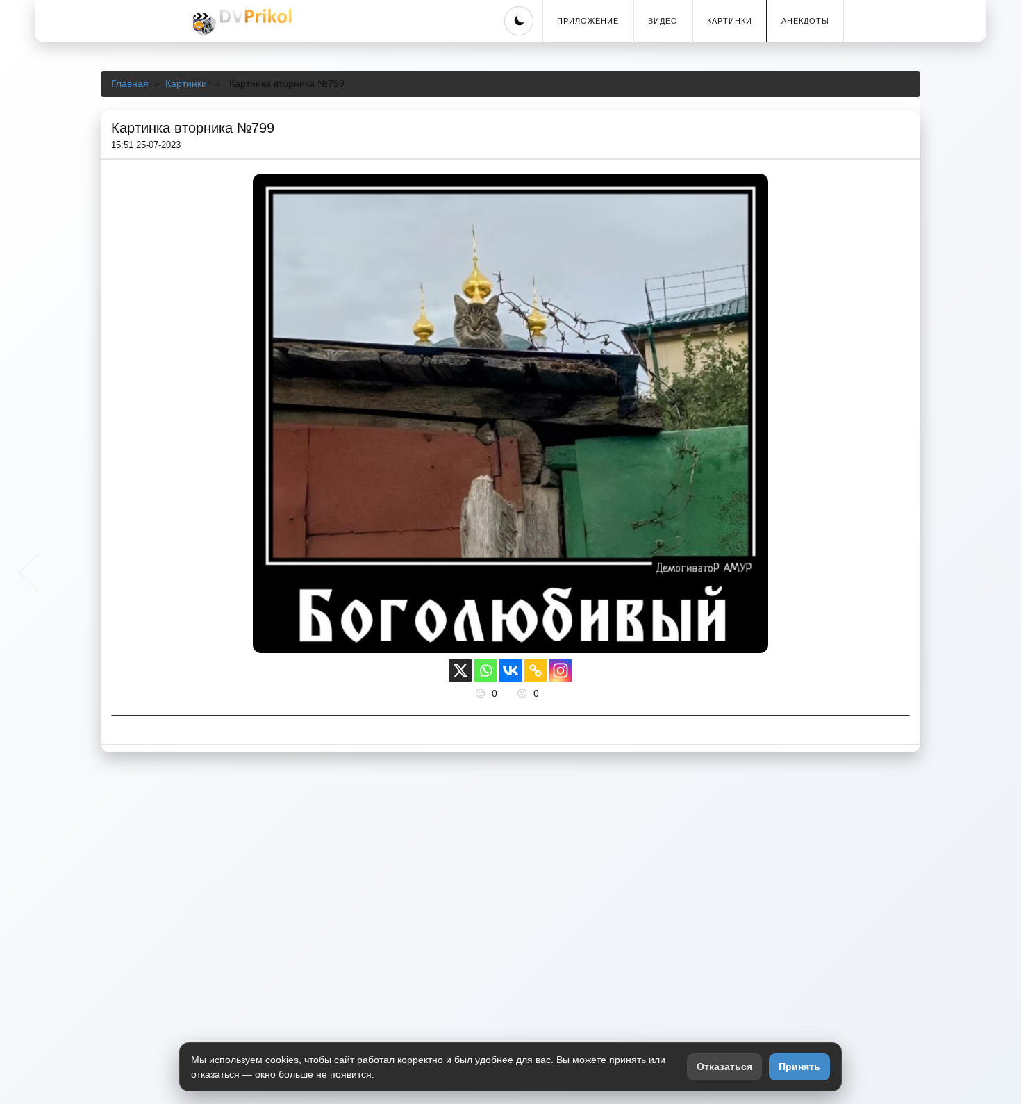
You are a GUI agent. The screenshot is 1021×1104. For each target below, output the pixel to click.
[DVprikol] (240, 22)
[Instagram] (560, 670)
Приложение (588, 21)
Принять (799, 1066)
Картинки (729, 21)
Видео (663, 21)
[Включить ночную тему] (518, 20)
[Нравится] (482, 693)
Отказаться (724, 1066)
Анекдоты (805, 21)
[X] (460, 670)
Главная (130, 83)
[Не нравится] (523, 693)
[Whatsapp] (485, 670)
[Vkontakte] (510, 670)
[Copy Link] (535, 670)
